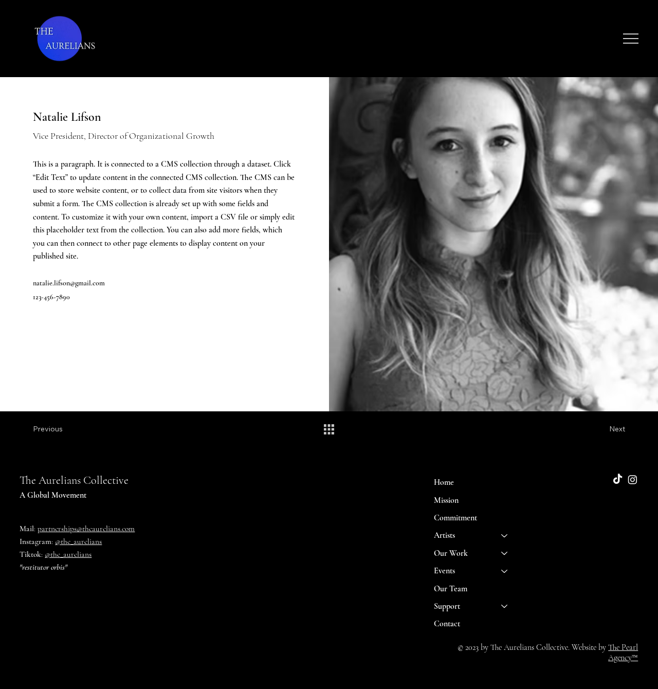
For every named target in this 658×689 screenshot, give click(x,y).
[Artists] (505, 535)
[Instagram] (632, 479)
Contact (447, 624)
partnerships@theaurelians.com (86, 528)
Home (444, 482)
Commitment (455, 518)
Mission (446, 500)
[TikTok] (618, 479)
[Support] (505, 606)
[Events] (505, 570)
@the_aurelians (78, 541)
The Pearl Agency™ (623, 652)
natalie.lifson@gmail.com (69, 283)
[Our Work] (505, 553)
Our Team (450, 589)
